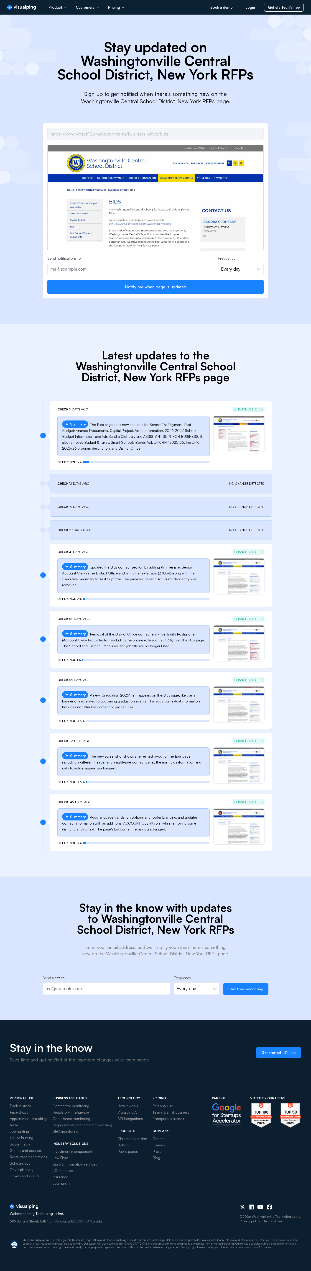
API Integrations (130, 1118)
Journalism (61, 1183)
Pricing (114, 7)
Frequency (226, 258)
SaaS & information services (75, 1164)
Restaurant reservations (28, 1157)
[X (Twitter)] (242, 1207)
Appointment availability (28, 1118)
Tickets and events (24, 1176)
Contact (159, 1138)
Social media (20, 1144)
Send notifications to (64, 258)
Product (55, 7)
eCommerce (63, 1170)
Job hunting (19, 1131)
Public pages (127, 1151)
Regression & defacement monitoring (82, 1125)
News (14, 1125)
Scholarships (20, 1163)
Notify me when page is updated (155, 286)
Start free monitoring (245, 989)
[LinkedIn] (251, 1207)
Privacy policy (250, 1221)
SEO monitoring (65, 1131)
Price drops (19, 1112)
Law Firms (61, 1158)
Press (157, 1151)
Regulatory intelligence (71, 1112)
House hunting (21, 1137)
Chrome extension (132, 1138)
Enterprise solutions (168, 1118)
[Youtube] (260, 1207)
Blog (156, 1158)
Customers (85, 7)
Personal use (163, 1106)
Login (250, 7)
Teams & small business (171, 1112)
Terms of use (273, 1221)
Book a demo (221, 7)
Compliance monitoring (71, 1118)
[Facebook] (269, 1207)
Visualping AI (127, 1112)
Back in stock (20, 1106)
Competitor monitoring (71, 1106)
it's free (284, 7)
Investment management (72, 1151)
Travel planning (21, 1169)
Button (123, 1145)
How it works (127, 1106)
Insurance (60, 1177)
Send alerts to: (54, 978)
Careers (159, 1145)
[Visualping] (21, 7)
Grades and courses (26, 1150)
